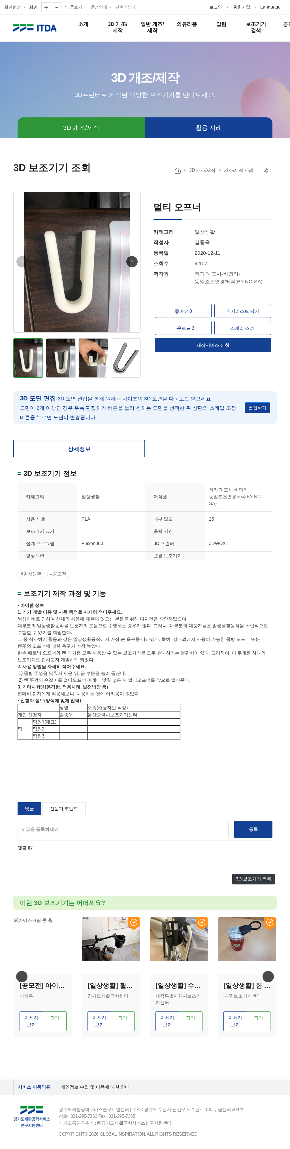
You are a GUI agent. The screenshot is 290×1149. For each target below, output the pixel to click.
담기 (54, 1017)
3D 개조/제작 (117, 27)
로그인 (215, 7)
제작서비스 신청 (213, 345)
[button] (132, 261)
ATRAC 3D (36, 28)
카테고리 (163, 232)
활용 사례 (208, 127)
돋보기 (76, 7)
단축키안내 (125, 7)
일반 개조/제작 (152, 27)
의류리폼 (187, 24)
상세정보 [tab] (79, 449)
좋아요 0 (183, 311)
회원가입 (241, 7)
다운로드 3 (183, 328)
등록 (253, 829)
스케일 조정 (242, 328)
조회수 (161, 263)
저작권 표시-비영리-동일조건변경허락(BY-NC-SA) (235, 496)
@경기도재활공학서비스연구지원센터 (134, 1123)
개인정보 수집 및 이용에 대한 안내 (95, 1087)
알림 (221, 24)
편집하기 (257, 407)
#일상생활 (31, 573)
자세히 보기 (31, 1021)
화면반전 (12, 7)
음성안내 (99, 7)
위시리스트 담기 (242, 311)
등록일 (161, 253)
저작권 (161, 274)
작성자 (161, 242)
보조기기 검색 (256, 27)
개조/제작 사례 (238, 170)
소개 (83, 24)
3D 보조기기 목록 (253, 878)
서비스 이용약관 (34, 1087)
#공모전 (58, 573)
